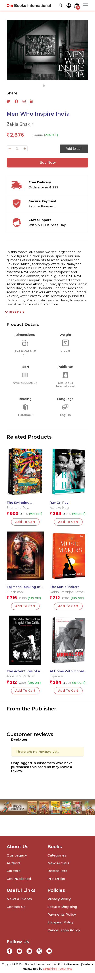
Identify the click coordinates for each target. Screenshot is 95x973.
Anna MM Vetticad (21, 676)
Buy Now (48, 162)
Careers (13, 871)
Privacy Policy (59, 899)
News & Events (19, 899)
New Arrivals (58, 863)
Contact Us (16, 907)
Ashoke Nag (59, 508)
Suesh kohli (15, 592)
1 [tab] (44, 86)
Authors (14, 863)
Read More (16, 311)
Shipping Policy (61, 922)
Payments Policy (62, 914)
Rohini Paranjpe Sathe (67, 592)
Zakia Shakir (20, 124)
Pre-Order (57, 879)
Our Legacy (17, 855)
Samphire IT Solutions (57, 968)
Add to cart (74, 148)
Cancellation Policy (64, 930)
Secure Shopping (62, 907)
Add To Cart (25, 522)
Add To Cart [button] (68, 522)
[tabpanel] (47, 50)
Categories (57, 855)
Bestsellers (57, 871)
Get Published (19, 879)
